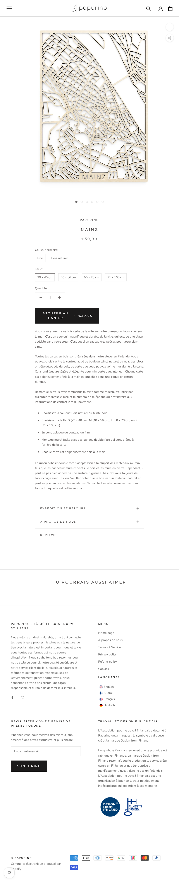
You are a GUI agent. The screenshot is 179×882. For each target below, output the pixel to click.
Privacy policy (107, 654)
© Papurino (21, 857)
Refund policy (107, 662)
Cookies (103, 669)
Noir (40, 258)
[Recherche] (148, 8)
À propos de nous (58, 521)
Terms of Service (109, 647)
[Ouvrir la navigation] (9, 8)
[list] (107, 696)
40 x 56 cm (68, 277)
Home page (106, 633)
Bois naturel (59, 258)
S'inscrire (29, 766)
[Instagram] (22, 697)
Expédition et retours (63, 508)
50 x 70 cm (91, 277)
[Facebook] (12, 697)
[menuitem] (106, 687)
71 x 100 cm (115, 277)
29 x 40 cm (44, 277)
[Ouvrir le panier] (170, 8)
